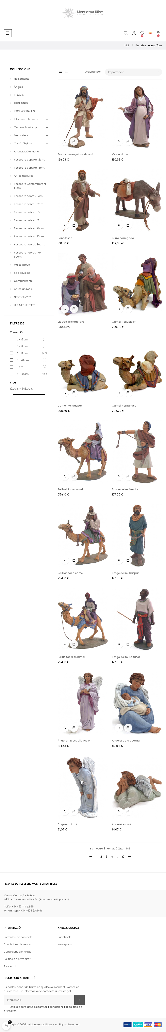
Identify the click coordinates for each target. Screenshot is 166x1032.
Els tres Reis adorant (71, 322)
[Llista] (66, 72)
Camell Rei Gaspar (70, 406)
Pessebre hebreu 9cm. (28, 196)
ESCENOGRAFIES (24, 111)
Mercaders (21, 135)
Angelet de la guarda (126, 740)
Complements (23, 281)
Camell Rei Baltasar (124, 406)
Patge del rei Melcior (125, 489)
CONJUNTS (21, 103)
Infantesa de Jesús (26, 119)
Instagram (64, 944)
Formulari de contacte (18, 937)
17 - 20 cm (30, 374)
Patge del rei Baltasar (126, 657)
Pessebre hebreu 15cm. (29, 212)
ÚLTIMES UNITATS (24, 305)
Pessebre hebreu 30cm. (29, 244)
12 (123, 857)
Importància (134, 72)
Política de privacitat (17, 959)
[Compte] (134, 33)
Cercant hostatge (25, 127)
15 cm (30, 367)
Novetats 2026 (23, 297)
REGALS (19, 95)
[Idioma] (150, 33)
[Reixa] (60, 72)
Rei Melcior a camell (70, 489)
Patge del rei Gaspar (125, 573)
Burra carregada (123, 238)
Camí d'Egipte (23, 143)
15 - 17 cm (30, 353)
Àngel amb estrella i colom (75, 740)
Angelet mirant (67, 824)
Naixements (21, 79)
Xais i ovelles (22, 273)
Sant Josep (65, 238)
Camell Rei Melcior (124, 322)
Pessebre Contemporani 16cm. (30, 186)
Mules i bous (22, 265)
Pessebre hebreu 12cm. (29, 204)
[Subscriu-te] (79, 1000)
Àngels (18, 87)
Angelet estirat (121, 824)
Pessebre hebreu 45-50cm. (27, 254)
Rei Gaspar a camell (71, 573)
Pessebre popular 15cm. (29, 168)
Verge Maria (120, 154)
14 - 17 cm (30, 346)
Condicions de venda (17, 944)
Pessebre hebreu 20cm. (29, 228)
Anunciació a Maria (26, 151)
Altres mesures (23, 176)
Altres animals (23, 289)
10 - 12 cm (30, 339)
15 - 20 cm (30, 360)
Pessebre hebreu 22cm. (29, 236)
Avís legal (10, 966)
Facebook (64, 937)
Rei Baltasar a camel (71, 657)
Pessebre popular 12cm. (29, 159)
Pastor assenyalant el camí (75, 154)
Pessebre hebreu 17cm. (29, 220)
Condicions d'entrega (18, 952)
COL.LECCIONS (20, 69)
